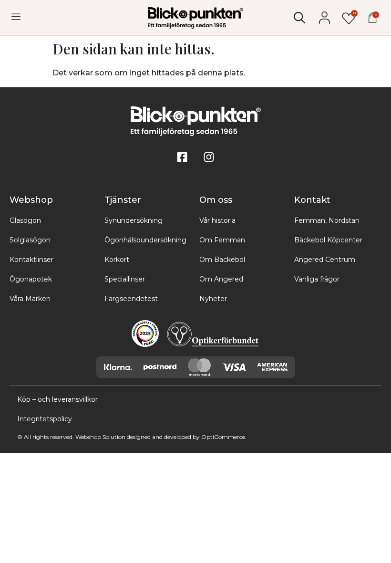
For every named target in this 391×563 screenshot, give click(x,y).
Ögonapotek (31, 279)
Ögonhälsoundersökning (145, 240)
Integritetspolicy (44, 419)
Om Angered (221, 279)
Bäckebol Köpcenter (328, 240)
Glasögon (25, 220)
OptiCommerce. (224, 436)
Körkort (116, 259)
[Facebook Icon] (182, 157)
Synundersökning (133, 220)
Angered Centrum (324, 259)
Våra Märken (30, 298)
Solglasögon (30, 240)
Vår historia (217, 220)
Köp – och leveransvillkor (57, 399)
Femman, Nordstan (327, 220)
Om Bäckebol (222, 259)
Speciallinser (124, 279)
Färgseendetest (131, 298)
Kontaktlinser (31, 259)
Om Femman (222, 240)
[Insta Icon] (208, 157)
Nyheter (213, 298)
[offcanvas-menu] (16, 17)
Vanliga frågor (317, 279)
